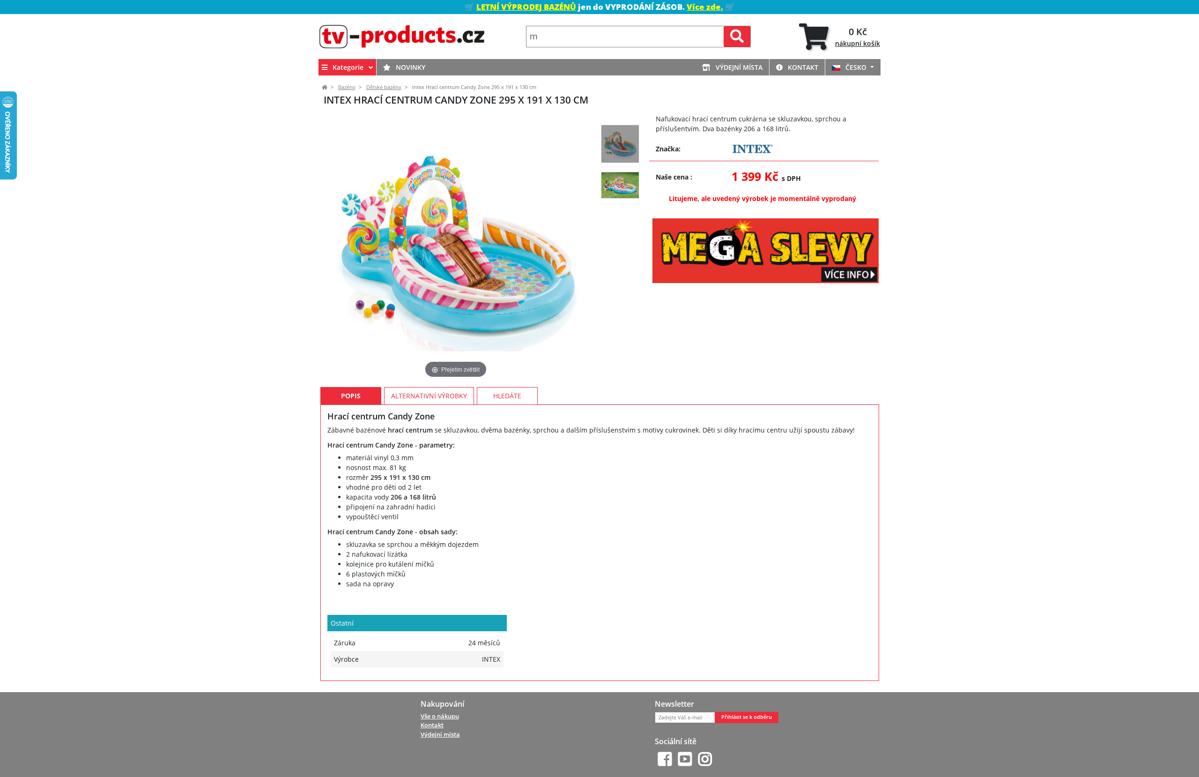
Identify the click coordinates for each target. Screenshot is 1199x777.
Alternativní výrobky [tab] (429, 395)
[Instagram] (705, 759)
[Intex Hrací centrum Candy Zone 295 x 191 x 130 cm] (620, 144)
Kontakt (802, 67)
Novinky (409, 67)
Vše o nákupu (440, 716)
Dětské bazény (383, 87)
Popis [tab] (351, 395)
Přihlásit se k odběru (746, 717)
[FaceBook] (665, 759)
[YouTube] (685, 759)
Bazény (346, 87)
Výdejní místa (738, 67)
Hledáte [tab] (507, 395)
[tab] (840, 37)
